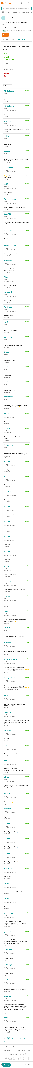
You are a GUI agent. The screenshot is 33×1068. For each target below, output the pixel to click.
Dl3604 (6, 980)
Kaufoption (8, 696)
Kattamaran (8, 477)
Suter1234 (8, 428)
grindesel (7, 932)
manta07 (7, 491)
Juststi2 (7, 745)
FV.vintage (8, 307)
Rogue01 (7, 581)
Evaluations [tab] (22, 39)
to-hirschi (7, 611)
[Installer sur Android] (23, 1058)
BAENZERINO (9, 712)
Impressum (27, 1047)
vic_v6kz (7, 731)
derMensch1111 (10, 397)
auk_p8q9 (8, 868)
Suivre (5, 34)
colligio (7, 824)
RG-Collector (9, 91)
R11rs (6, 760)
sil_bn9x (7, 777)
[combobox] (16, 8)
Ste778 (6, 367)
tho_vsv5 (7, 596)
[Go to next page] (4, 1041)
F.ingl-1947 (8, 277)
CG (3, 1047)
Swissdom (8, 261)
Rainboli (7, 628)
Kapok (6, 413)
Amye (6, 1018)
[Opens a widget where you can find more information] (6, 1065)
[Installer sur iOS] (10, 1058)
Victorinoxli (8, 913)
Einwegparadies (10, 199)
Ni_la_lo (7, 794)
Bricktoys (7, 121)
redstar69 (8, 136)
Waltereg (7, 506)
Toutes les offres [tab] (8, 39)
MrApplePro (8, 445)
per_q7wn (8, 337)
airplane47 (8, 292)
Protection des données (9, 1050)
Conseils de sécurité (12, 1054)
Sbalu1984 (8, 214)
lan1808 (7, 883)
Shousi (6, 352)
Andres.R (7, 809)
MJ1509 (7, 462)
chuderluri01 (9, 168)
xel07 (6, 184)
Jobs (28, 1050)
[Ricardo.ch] (6, 3)
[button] (23, 3)
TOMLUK (7, 996)
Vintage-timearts (10, 659)
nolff (6, 322)
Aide (19, 1050)
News (23, 1050)
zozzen (7, 151)
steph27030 (8, 231)
